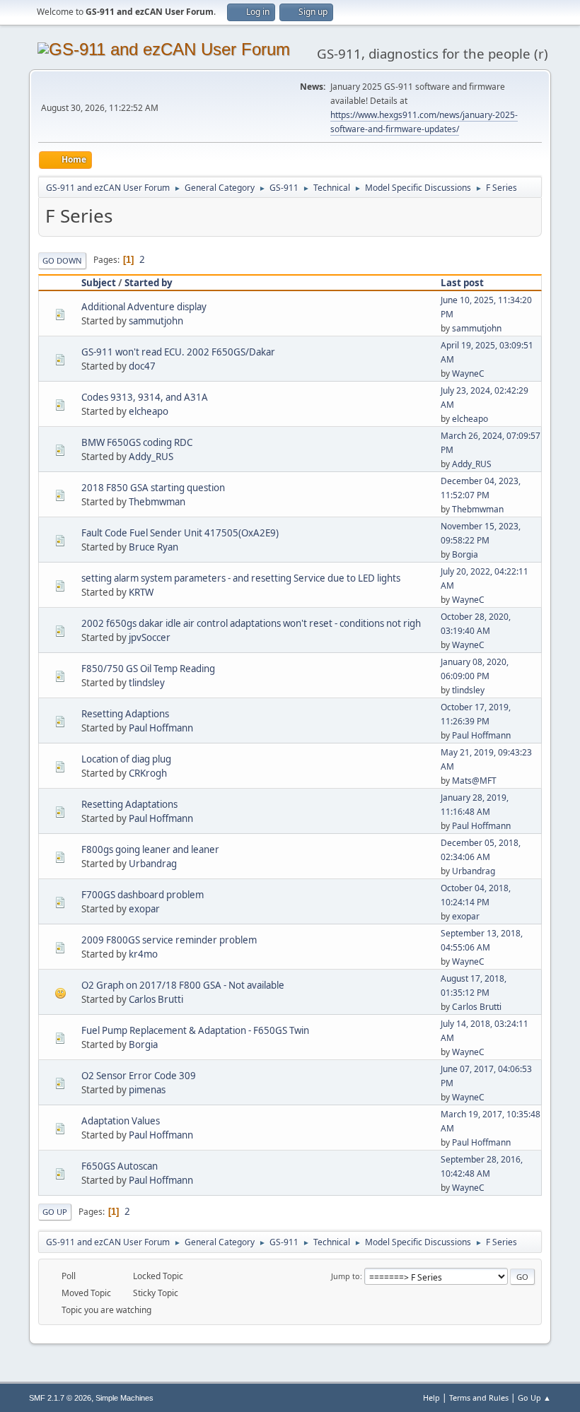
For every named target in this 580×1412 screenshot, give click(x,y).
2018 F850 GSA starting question (153, 487)
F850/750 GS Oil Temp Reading (148, 668)
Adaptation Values (120, 1120)
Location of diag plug (126, 759)
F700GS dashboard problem (142, 894)
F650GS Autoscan (119, 1166)
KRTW (141, 592)
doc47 (142, 366)
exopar (144, 908)
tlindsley (147, 682)
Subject (98, 282)
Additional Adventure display (144, 306)
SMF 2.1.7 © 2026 (60, 1398)
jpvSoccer (149, 637)
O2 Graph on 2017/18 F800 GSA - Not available (182, 985)
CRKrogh (148, 773)
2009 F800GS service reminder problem (169, 940)
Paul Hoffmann (161, 728)
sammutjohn (156, 320)
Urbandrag (153, 863)
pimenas (147, 1089)
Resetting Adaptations (129, 804)
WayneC (468, 373)
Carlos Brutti (156, 999)
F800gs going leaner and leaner (150, 849)
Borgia (465, 554)
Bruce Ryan (153, 547)
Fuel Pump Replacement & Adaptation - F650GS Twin (195, 1030)
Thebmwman (157, 501)
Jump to (345, 1276)
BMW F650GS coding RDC (136, 442)
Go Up (54, 1211)
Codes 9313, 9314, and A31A (144, 397)
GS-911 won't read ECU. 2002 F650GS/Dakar (178, 352)
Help (431, 1397)
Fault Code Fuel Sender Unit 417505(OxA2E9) (180, 532)
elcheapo (148, 411)
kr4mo (143, 954)
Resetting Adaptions (125, 713)
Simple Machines (124, 1398)
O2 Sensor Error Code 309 (138, 1075)
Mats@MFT (474, 781)
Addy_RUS (151, 456)
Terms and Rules (479, 1397)
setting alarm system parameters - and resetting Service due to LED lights (240, 578)
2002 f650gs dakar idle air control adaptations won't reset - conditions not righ (251, 623)
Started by (148, 282)
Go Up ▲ (534, 1397)
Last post (462, 282)
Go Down (62, 260)
